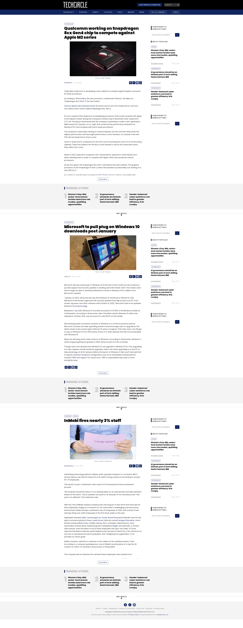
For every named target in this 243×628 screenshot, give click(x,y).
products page (80, 306)
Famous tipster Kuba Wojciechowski (79, 106)
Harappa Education (126, 520)
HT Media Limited (133, 614)
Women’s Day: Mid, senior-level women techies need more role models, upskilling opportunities (164, 54)
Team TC (67, 277)
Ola (104, 523)
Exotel (104, 517)
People (141, 12)
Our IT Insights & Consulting (149, 5)
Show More (103, 179)
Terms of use (140, 608)
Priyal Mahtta (68, 466)
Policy (120, 12)
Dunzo (89, 520)
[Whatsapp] (140, 82)
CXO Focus (108, 12)
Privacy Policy (131, 608)
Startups (82, 12)
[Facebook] (130, 82)
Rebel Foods (82, 523)
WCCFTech (103, 175)
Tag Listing (149, 608)
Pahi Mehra (68, 83)
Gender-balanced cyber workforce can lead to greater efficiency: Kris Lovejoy (162, 95)
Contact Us (122, 608)
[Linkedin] (137, 82)
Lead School (98, 520)
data (100, 313)
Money (95, 12)
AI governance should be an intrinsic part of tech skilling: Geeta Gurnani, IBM (164, 74)
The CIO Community (158, 12)
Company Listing (159, 608)
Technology (68, 12)
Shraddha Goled (157, 64)
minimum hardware (81, 355)
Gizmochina (81, 98)
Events (176, 12)
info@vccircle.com (162, 614)
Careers (105, 608)
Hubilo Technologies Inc (91, 517)
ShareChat (112, 517)
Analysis (131, 12)
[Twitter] (133, 82)
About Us (98, 608)
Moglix (115, 526)
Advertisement (113, 608)
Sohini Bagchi (156, 83)
